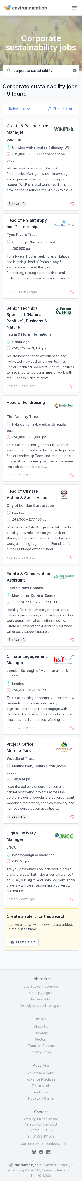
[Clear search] (75, 70)
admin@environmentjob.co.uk (43, 1143)
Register (34, 1098)
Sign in (48, 993)
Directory (41, 1033)
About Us (41, 1026)
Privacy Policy (41, 1052)
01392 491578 (43, 1136)
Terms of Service (41, 1046)
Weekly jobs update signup (41, 1006)
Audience (41, 1092)
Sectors (41, 1039)
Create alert (25, 942)
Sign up (34, 993)
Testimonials (41, 1086)
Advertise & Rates (41, 1073)
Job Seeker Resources (41, 986)
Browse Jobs (41, 999)
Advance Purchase (41, 1079)
